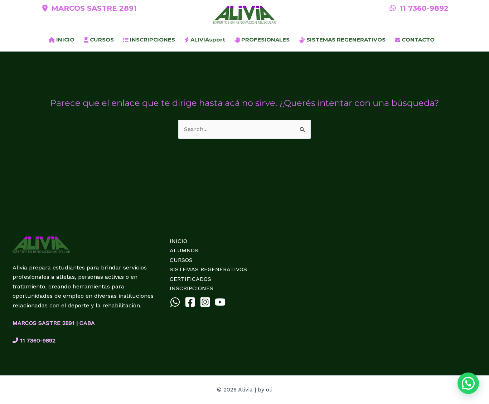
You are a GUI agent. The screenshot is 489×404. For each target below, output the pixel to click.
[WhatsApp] (175, 302)
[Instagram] (205, 302)
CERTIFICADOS (190, 279)
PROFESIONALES (265, 39)
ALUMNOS (184, 250)
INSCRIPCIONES (152, 39)
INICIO (64, 39)
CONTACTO (417, 39)
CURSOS (101, 39)
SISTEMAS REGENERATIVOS (345, 39)
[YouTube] (220, 302)
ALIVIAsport (207, 39)
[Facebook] (190, 302)
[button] (468, 383)
